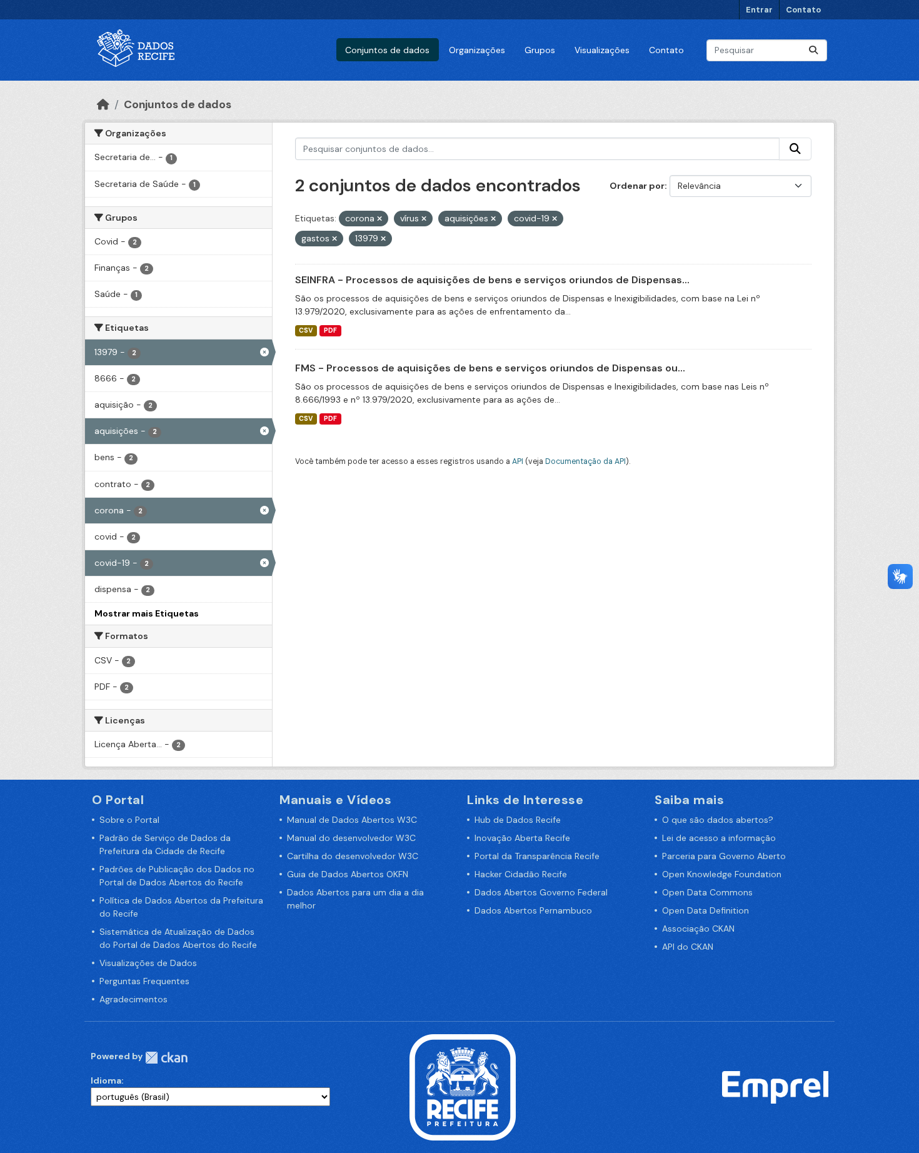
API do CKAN (687, 946)
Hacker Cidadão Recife (521, 874)
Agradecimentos (133, 999)
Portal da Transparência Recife (537, 856)
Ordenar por (637, 185)
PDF (330, 330)
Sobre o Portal (129, 819)
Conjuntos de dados (387, 50)
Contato (803, 9)
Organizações (477, 50)
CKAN (166, 1057)
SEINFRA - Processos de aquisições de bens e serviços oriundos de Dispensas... (492, 279)
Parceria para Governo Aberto (724, 856)
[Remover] (379, 218)
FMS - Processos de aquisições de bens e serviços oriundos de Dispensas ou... (490, 368)
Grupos (540, 50)
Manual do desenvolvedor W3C (351, 837)
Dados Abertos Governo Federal (541, 892)
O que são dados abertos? (717, 819)
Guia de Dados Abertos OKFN (347, 874)
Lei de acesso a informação (719, 837)
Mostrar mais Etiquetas (146, 613)
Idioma (106, 1080)
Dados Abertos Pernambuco (533, 910)
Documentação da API (585, 461)
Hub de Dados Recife (518, 819)
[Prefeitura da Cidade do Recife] (462, 1086)
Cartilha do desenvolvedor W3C (352, 856)
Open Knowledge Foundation (721, 874)
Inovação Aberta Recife (522, 837)
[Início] (103, 104)
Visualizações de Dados (148, 963)
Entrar (759, 9)
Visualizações (602, 50)
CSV (306, 330)
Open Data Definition (705, 910)
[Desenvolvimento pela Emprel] (775, 1086)
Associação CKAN (698, 928)
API (517, 461)
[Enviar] (813, 50)
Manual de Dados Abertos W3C (352, 819)
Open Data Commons (707, 892)
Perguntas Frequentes (144, 981)
